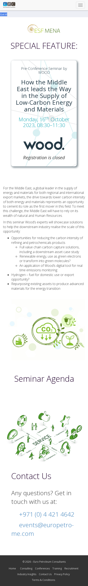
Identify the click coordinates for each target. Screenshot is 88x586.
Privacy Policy (62, 574)
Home (12, 568)
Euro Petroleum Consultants (49, 561)
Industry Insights (26, 574)
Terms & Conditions (43, 580)
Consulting (26, 568)
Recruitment (71, 568)
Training (57, 568)
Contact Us (45, 574)
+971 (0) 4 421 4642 (46, 514)
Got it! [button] (3, 14)
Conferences (42, 568)
